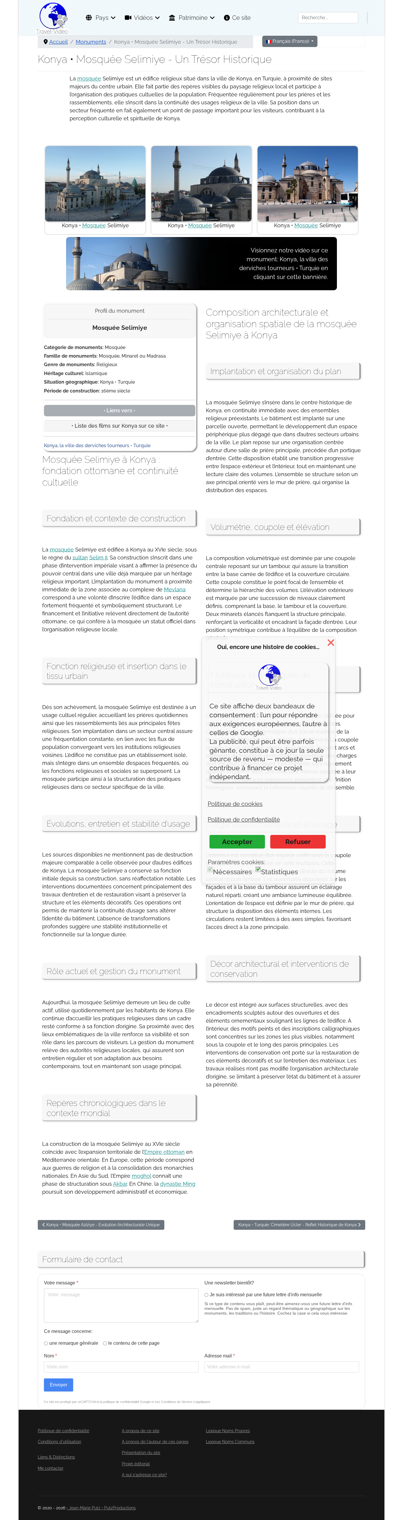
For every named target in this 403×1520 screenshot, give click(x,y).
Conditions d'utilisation (59, 1441)
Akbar (120, 1184)
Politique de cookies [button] (235, 803)
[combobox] (328, 17)
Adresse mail (219, 1355)
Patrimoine (192, 17)
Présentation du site (141, 1452)
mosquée (89, 78)
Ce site (241, 17)
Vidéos (143, 17)
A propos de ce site (140, 1430)
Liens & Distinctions (56, 1457)
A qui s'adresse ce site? (144, 1474)
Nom (50, 1355)
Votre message (61, 1282)
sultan (80, 557)
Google (145, 1402)
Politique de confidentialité (63, 1430)
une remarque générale (73, 1343)
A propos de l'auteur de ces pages (155, 1441)
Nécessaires (232, 872)
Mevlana (175, 589)
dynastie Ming (177, 1184)
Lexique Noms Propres (228, 1430)
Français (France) (290, 41)
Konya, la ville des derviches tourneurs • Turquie (97, 445)
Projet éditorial (136, 1463)
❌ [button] (331, 642)
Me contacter (50, 1468)
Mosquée (94, 225)
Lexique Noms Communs (230, 1441)
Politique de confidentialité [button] (244, 819)
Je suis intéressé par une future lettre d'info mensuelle (266, 1294)
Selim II (98, 557)
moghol (141, 1176)
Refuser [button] (298, 842)
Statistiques (279, 872)
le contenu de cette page (134, 1343)
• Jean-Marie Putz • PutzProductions (101, 1508)
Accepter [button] (237, 842)
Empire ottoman (164, 1152)
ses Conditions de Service (173, 1402)
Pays (101, 17)
